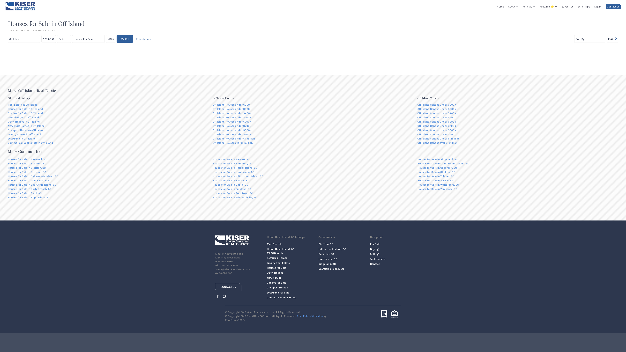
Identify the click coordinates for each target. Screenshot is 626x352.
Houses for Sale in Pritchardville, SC (235, 197)
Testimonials (377, 259)
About (511, 7)
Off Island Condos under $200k (436, 104)
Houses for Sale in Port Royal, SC (233, 193)
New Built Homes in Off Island (26, 125)
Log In (597, 7)
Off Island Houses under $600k (232, 121)
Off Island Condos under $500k (436, 117)
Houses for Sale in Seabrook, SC (437, 167)
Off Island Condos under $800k (436, 130)
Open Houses (275, 272)
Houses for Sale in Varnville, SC (436, 180)
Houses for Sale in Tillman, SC (435, 176)
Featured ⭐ (547, 7)
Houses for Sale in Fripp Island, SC (29, 197)
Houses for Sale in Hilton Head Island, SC (238, 176)
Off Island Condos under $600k (436, 121)
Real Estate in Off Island (22, 104)
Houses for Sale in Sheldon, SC (436, 172)
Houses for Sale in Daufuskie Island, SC (32, 184)
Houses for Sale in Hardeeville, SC (233, 172)
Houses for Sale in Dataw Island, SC (29, 180)
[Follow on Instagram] (224, 296)
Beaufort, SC (326, 254)
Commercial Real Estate (281, 297)
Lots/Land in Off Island (22, 138)
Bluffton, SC (325, 244)
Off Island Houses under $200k (232, 104)
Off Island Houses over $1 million (233, 142)
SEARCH (125, 39)
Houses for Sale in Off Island (25, 108)
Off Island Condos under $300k (436, 108)
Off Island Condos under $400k (436, 113)
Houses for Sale (276, 267)
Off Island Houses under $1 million (234, 138)
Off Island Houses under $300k (232, 108)
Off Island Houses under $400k (232, 113)
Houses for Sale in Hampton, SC (232, 163)
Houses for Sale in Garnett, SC (231, 159)
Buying (374, 249)
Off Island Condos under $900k (436, 134)
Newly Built (274, 277)
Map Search (274, 244)
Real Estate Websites (310, 316)
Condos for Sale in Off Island (25, 113)
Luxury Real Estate (278, 262)
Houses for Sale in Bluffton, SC (27, 167)
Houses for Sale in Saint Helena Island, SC (443, 163)
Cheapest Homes (277, 287)
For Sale (527, 7)
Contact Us (613, 6)
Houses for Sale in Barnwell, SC (27, 159)
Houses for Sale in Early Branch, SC (29, 189)
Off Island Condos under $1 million (438, 138)
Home (500, 7)
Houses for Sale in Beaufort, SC (27, 163)
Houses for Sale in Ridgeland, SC (437, 159)
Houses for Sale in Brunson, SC (27, 172)
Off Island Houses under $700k (232, 125)
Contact (375, 263)
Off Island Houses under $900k (232, 134)
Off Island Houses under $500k (232, 117)
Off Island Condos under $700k (436, 125)
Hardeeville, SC (327, 259)
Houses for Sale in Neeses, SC (231, 180)
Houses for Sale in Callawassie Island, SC (33, 176)
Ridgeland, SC (327, 263)
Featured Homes (277, 257)
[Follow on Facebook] (217, 296)
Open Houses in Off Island (24, 121)
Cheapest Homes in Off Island (26, 130)
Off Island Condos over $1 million (437, 142)
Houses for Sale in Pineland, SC (232, 189)
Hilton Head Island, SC (332, 249)
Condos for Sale (276, 282)
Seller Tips (584, 7)
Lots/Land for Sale (278, 292)
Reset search (144, 39)
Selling (374, 254)
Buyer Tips (567, 7)
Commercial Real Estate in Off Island (30, 142)
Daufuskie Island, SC (331, 268)
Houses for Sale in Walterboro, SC (438, 184)
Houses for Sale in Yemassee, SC (437, 189)
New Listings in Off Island (23, 117)
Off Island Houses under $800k (232, 130)
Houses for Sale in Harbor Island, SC (235, 167)
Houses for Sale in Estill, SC (25, 193)
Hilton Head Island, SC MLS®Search (280, 251)
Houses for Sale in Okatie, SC (230, 184)
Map (611, 38)
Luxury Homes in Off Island (24, 134)
